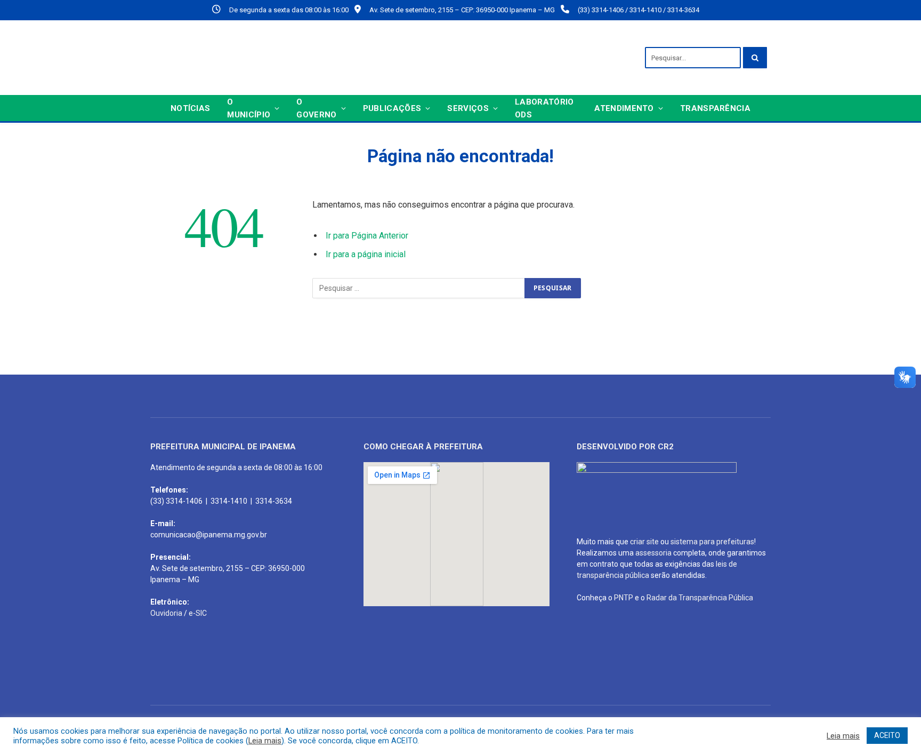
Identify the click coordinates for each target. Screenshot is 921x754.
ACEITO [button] (887, 735)
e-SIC (198, 613)
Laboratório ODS (544, 108)
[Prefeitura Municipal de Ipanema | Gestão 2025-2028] (275, 57)
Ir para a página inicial (366, 254)
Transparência (715, 108)
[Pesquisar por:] (419, 288)
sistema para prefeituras (712, 541)
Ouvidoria (166, 613)
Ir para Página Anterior (367, 236)
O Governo (316, 108)
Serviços (467, 108)
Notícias (190, 108)
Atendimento (623, 108)
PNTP (623, 597)
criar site (644, 541)
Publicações (392, 108)
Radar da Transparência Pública (700, 597)
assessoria (653, 553)
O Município (248, 108)
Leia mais (264, 740)
